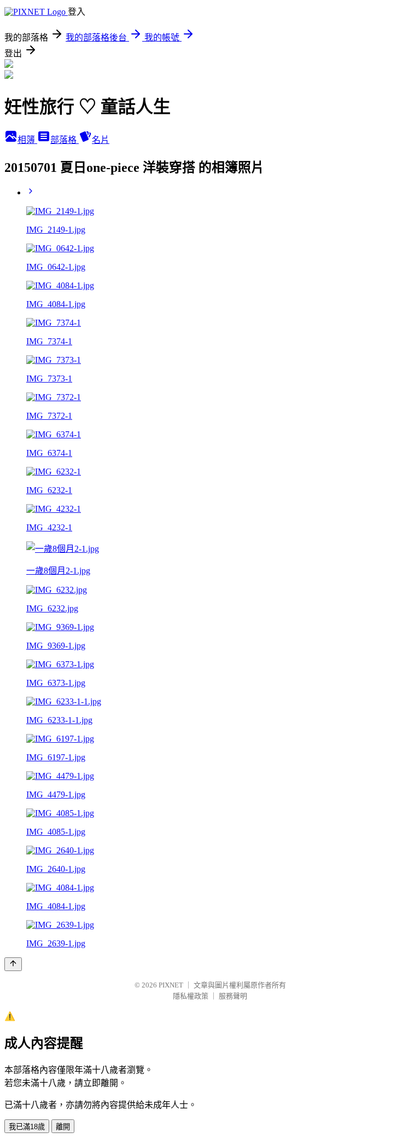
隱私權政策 (190, 996)
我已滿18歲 (27, 1127)
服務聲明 (233, 996)
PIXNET (171, 985)
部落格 (64, 140)
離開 (63, 1127)
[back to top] (13, 964)
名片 (100, 140)
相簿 (27, 140)
